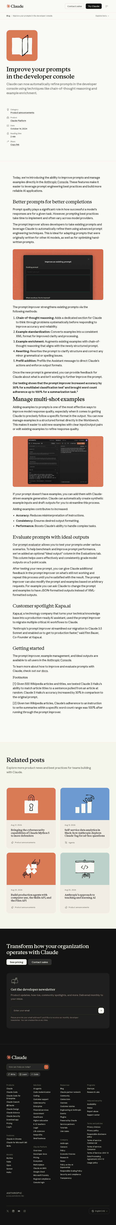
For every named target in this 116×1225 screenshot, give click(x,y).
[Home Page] (15, 6)
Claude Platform (18, 121)
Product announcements (22, 113)
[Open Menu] (106, 6)
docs (44, 671)
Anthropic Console (56, 182)
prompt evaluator (29, 544)
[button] (102, 16)
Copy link (14, 144)
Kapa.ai (17, 613)
